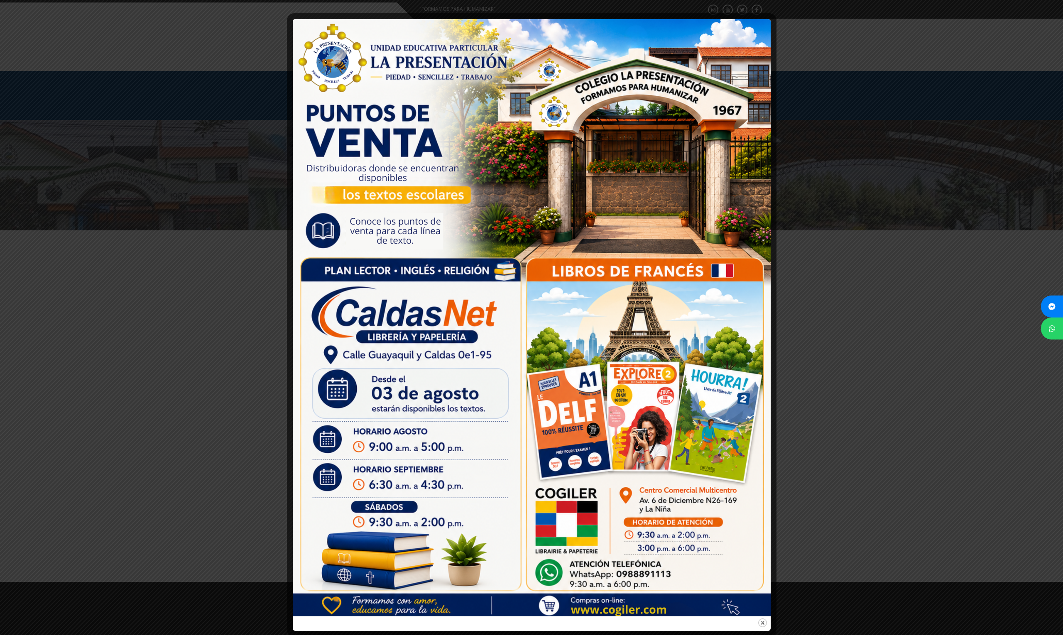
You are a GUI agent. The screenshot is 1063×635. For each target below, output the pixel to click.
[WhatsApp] (1052, 328)
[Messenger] (1052, 307)
